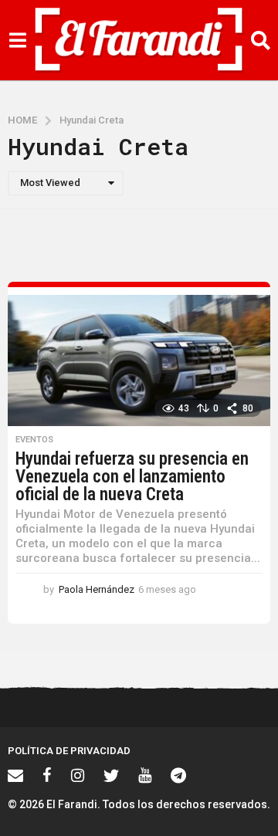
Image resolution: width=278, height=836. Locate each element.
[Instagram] (77, 775)
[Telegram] (178, 775)
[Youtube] (144, 775)
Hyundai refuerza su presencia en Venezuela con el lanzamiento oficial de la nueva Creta (132, 476)
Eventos (34, 440)
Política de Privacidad (69, 750)
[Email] (15, 775)
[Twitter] (111, 775)
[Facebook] (47, 775)
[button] (17, 40)
